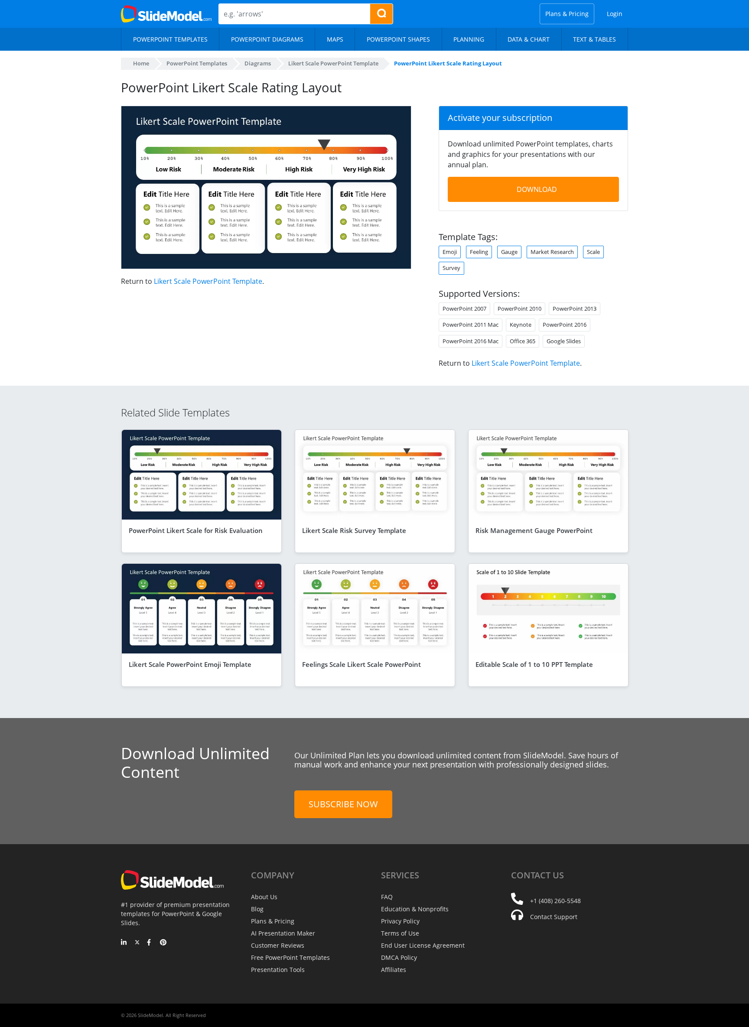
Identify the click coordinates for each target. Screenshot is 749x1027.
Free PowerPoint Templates (290, 957)
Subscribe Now (343, 804)
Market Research (552, 252)
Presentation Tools (278, 969)
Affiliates (393, 969)
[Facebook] (150, 943)
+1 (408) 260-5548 (555, 901)
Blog (257, 909)
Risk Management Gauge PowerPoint (534, 530)
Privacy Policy (400, 921)
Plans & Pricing (567, 14)
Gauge (509, 252)
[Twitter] (137, 943)
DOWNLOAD (537, 189)
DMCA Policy (399, 957)
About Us (264, 897)
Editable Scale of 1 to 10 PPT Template (534, 664)
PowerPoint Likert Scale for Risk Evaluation (196, 530)
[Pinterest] (163, 943)
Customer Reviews (277, 945)
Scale (593, 252)
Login (614, 14)
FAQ (387, 897)
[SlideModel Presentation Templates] (166, 14)
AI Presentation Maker (283, 933)
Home (141, 63)
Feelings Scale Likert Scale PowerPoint (361, 664)
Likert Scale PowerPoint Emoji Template (190, 664)
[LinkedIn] (124, 943)
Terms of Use (400, 933)
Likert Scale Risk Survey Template (354, 530)
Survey (451, 268)
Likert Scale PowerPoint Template (208, 281)
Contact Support (553, 917)
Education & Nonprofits (415, 909)
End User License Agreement (423, 945)
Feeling (479, 252)
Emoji (450, 252)
